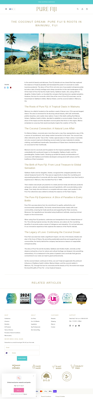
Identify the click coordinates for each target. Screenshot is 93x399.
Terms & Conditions (46, 396)
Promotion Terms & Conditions (12, 332)
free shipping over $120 (46, 2)
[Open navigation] (6, 9)
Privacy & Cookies (60, 396)
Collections (7, 318)
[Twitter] (75, 326)
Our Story (33, 318)
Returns (53, 324)
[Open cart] (87, 9)
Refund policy (8, 335)
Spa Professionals (35, 327)
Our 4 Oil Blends (35, 321)
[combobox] (8, 353)
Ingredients (34, 324)
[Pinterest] (79, 326)
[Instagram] (70, 326)
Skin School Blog (35, 330)
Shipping (53, 321)
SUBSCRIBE (22, 358)
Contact (53, 327)
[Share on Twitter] (7, 87)
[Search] (77, 9)
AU (12, 9)
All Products (8, 327)
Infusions (7, 321)
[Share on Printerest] (10, 87)
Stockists (7, 324)
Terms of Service (9, 330)
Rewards (53, 318)
